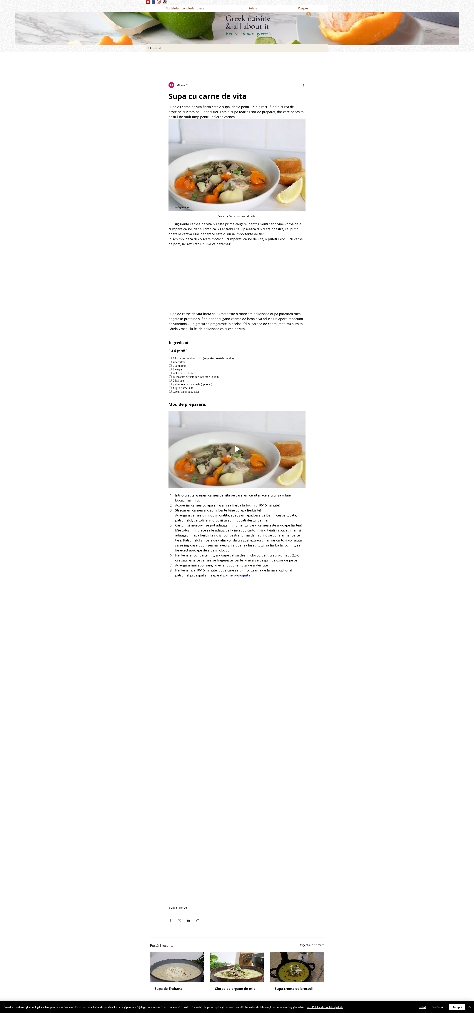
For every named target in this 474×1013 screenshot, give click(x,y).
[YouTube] (148, 2)
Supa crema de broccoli (294, 988)
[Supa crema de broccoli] (297, 967)
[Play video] (237, 449)
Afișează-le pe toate (312, 945)
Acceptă (457, 1007)
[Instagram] (159, 2)
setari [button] (422, 1007)
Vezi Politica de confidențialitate (325, 1007)
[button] (253, 8)
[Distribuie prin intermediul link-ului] (197, 920)
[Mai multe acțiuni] (303, 85)
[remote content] (237, 279)
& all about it (247, 26)
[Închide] (469, 1007)
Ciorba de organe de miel (236, 988)
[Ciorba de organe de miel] (237, 967)
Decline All (438, 1007)
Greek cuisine (248, 18)
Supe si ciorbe (178, 907)
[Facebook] (153, 2)
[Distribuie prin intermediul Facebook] (170, 920)
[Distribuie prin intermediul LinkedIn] (188, 920)
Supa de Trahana (168, 988)
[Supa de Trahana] (177, 967)
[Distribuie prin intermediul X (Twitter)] (179, 920)
